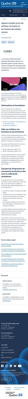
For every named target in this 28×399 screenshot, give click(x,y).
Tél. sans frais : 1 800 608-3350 (8, 327)
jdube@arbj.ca (7, 301)
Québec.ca (16, 389)
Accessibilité (4, 347)
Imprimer (25, 19)
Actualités (4, 19)
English (22, 2)
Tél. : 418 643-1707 (5, 325)
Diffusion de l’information (7, 352)
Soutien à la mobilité (9, 125)
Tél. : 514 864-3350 (5, 335)
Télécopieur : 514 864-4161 (7, 338)
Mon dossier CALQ (19, 11)
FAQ (2, 355)
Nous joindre (24, 4)
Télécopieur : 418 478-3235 (7, 328)
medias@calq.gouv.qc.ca (10, 289)
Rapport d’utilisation (6, 357)
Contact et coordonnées (7, 350)
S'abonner (5, 379)
